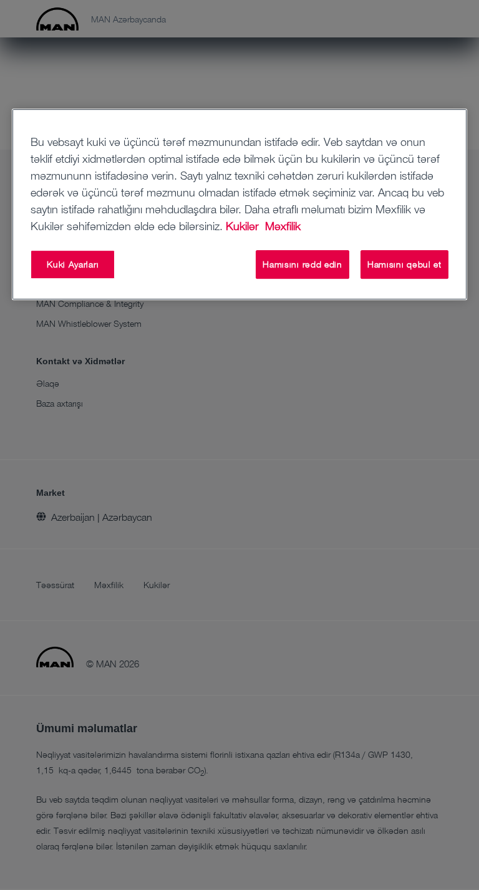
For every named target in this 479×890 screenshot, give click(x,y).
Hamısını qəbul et (404, 264)
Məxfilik (283, 226)
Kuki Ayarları (73, 264)
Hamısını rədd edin (302, 264)
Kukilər (244, 226)
